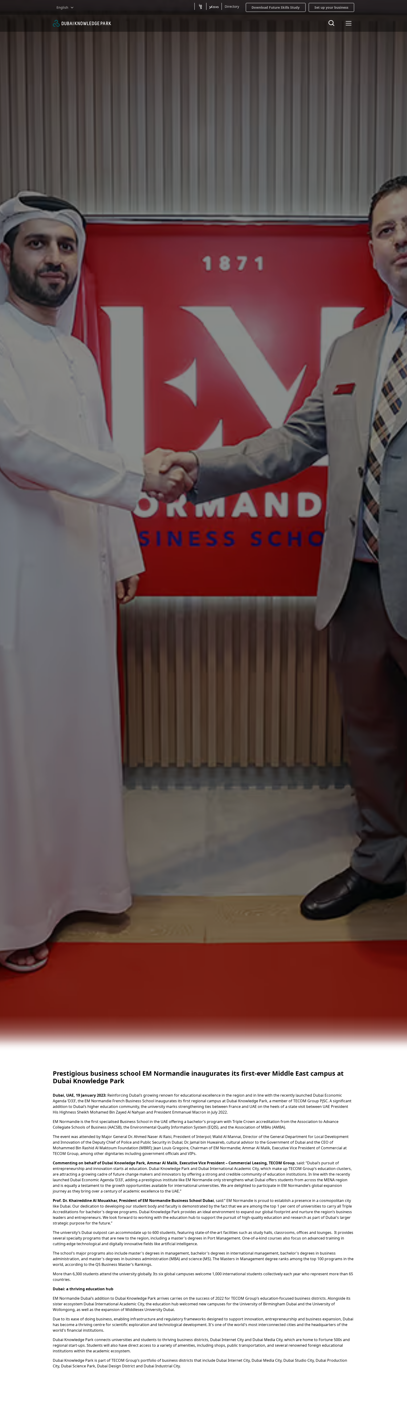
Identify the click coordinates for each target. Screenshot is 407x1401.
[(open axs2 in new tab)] (214, 6)
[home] (82, 23)
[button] (65, 7)
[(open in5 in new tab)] (200, 6)
